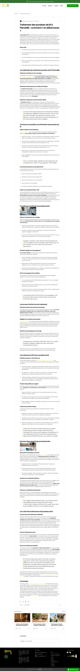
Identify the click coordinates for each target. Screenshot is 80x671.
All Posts (16, 13)
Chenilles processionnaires (25, 13)
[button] (50, 6)
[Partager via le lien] (28, 601)
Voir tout (64, 611)
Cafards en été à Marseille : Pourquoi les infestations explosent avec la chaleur (22, 624)
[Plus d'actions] (59, 21)
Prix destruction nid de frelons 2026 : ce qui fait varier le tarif (57, 624)
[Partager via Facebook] (20, 601)
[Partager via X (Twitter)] (23, 601)
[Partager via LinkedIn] (25, 601)
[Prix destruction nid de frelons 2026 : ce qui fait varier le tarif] (58, 617)
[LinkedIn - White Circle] (67, 652)
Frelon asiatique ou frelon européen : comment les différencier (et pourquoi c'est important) (39, 624)
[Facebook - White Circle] (70, 652)
